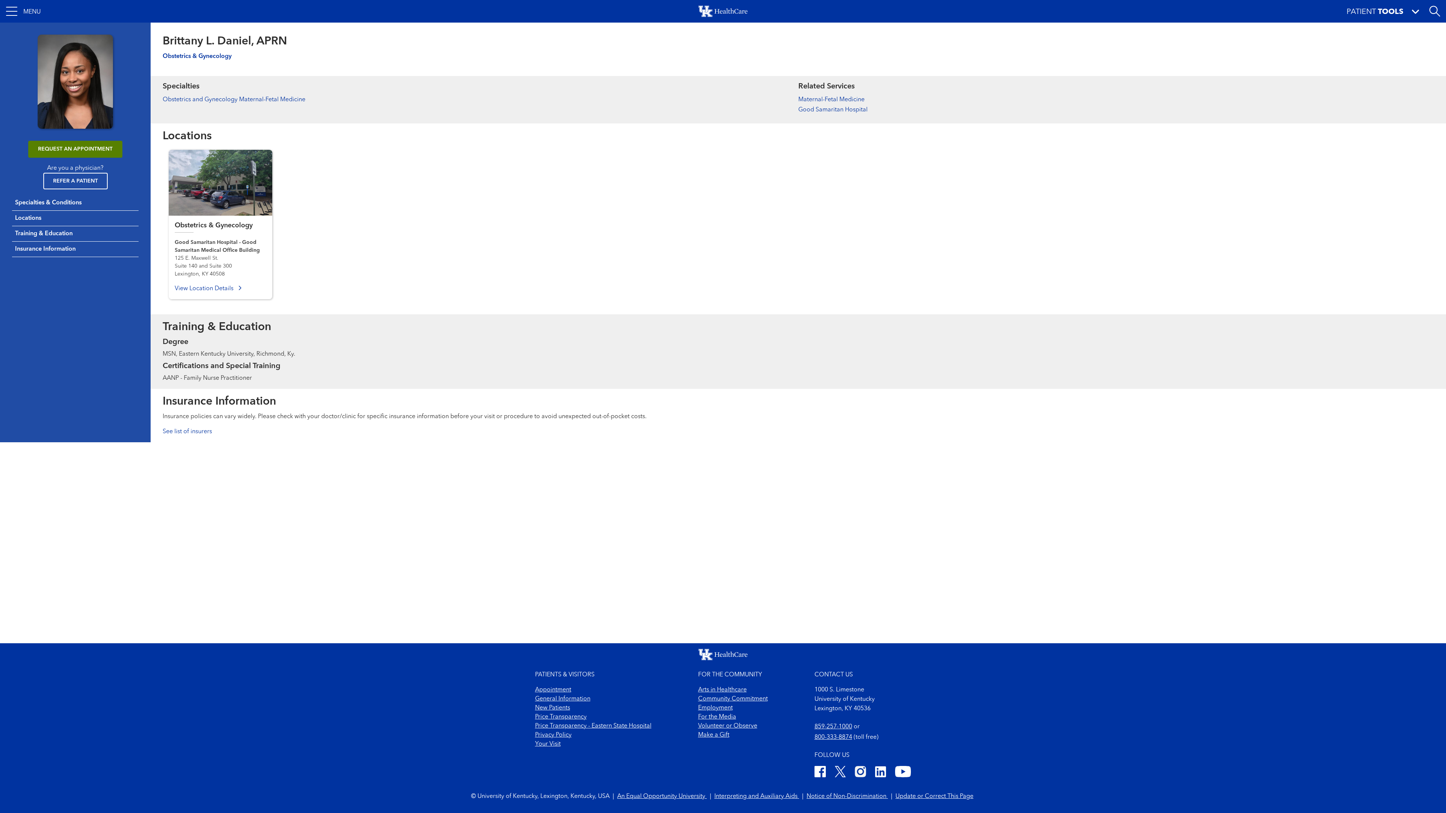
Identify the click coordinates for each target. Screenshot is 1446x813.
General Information (562, 699)
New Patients (552, 708)
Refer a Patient (75, 181)
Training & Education (44, 234)
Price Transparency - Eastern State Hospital (593, 726)
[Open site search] (1434, 11)
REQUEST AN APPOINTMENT (75, 149)
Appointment (553, 690)
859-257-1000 (833, 727)
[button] (23, 11)
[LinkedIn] (880, 773)
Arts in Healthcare (722, 690)
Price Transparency (561, 717)
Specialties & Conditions (48, 203)
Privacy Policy (553, 735)
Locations (28, 218)
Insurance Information (45, 249)
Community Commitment (733, 699)
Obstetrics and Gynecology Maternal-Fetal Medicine (234, 100)
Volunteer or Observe (727, 726)
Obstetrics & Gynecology (197, 56)
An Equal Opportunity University (662, 796)
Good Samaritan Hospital (833, 110)
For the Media (717, 717)
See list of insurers (187, 432)
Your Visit (548, 744)
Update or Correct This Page (934, 796)
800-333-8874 (833, 737)
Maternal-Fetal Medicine (831, 100)
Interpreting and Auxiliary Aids (756, 796)
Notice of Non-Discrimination (847, 796)
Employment (715, 708)
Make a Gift (713, 735)
